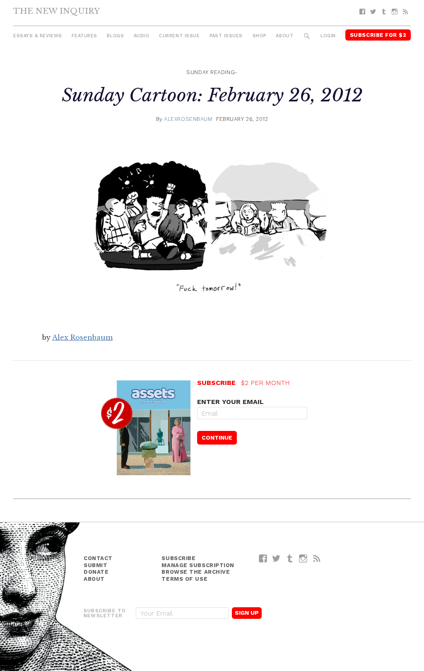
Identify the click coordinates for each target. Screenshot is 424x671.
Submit (95, 565)
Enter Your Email (230, 402)
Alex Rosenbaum (82, 337)
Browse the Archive (195, 572)
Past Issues (226, 35)
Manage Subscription (197, 565)
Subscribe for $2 (378, 35)
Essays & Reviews (37, 35)
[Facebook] (362, 12)
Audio (141, 35)
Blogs (115, 35)
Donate (96, 572)
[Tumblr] (383, 12)
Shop (259, 35)
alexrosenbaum (188, 119)
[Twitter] (373, 12)
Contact (98, 558)
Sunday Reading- (211, 72)
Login (328, 35)
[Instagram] (394, 12)
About (284, 35)
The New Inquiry (56, 11)
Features (84, 35)
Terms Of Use (184, 579)
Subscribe (178, 558)
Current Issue (179, 35)
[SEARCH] (307, 36)
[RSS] (405, 12)
